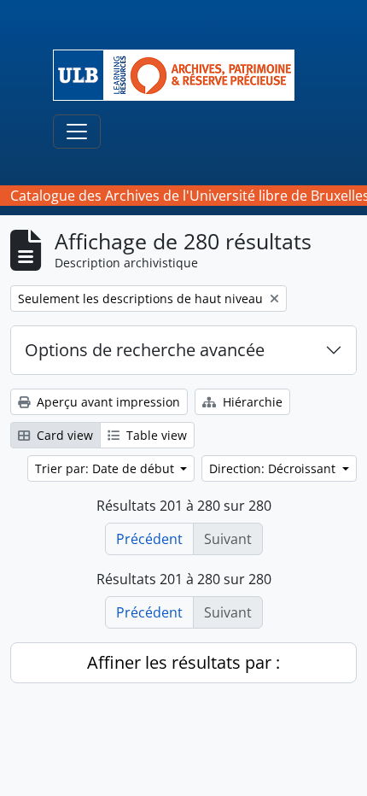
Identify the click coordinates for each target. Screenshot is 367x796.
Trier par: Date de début (106, 468)
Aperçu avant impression (106, 402)
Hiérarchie (251, 402)
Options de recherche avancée (145, 349)
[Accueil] (180, 75)
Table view (155, 435)
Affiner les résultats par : (183, 662)
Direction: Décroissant (274, 468)
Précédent (149, 539)
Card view (63, 435)
